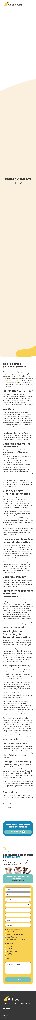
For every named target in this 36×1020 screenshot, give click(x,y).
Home (13, 183)
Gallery (5, 1017)
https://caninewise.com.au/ (11, 380)
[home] (12, 3)
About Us (5, 1015)
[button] (31, 4)
